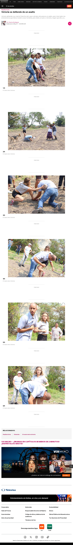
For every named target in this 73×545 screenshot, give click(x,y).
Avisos (51, 510)
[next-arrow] (71, 466)
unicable (28, 1)
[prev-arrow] (0, 466)
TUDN (14, 1)
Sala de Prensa (6, 510)
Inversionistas (5, 514)
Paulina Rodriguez (14, 22)
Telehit (46, 1)
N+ (10, 1)
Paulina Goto (5, 9)
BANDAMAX (52, 1)
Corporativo (5, 507)
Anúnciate (28, 507)
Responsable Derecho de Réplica (35, 510)
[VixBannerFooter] (36, 498)
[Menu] (2, 6)
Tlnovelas (59, 1)
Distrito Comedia (37, 1)
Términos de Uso (30, 520)
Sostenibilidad (53, 507)
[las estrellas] (10, 6)
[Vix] (69, 6)
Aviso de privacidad (7, 518)
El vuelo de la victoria (28, 434)
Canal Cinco (21, 1)
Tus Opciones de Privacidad (58, 518)
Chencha (16, 434)
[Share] (70, 23)
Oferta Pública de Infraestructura (59, 514)
